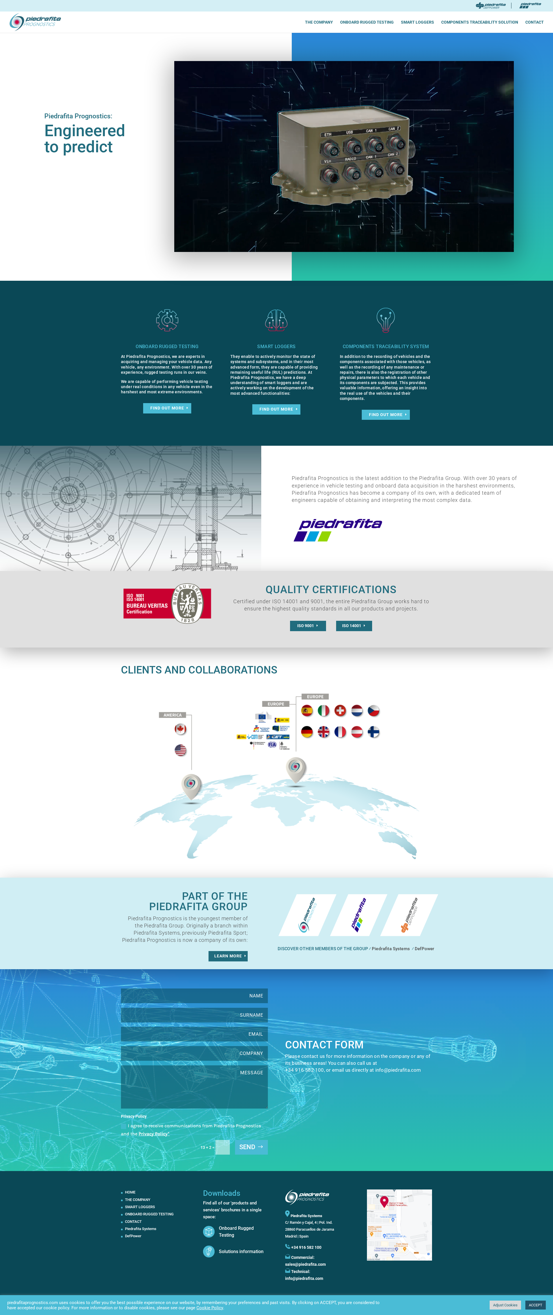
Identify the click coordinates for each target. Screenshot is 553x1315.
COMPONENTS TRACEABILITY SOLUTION (479, 22)
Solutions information (241, 1251)
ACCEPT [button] (535, 1305)
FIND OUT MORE (167, 408)
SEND (247, 1147)
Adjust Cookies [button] (505, 1305)
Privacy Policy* (154, 1133)
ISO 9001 (305, 625)
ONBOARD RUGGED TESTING (367, 22)
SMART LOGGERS (417, 22)
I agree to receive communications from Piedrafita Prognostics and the (191, 1129)
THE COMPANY (319, 22)
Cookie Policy (209, 1307)
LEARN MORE (228, 956)
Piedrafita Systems (391, 948)
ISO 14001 (351, 625)
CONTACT (534, 22)
